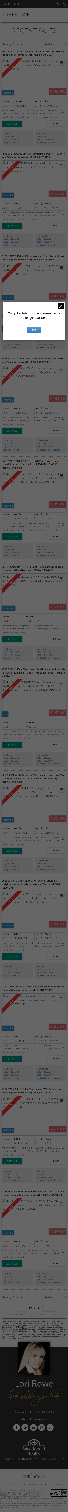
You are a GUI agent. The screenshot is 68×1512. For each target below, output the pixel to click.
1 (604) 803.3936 (11, 139)
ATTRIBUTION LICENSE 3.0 (52, 1484)
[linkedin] (34, 1427)
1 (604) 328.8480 (45, 139)
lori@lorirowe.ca (11, 142)
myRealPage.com (34, 1477)
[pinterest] (51, 1427)
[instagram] (42, 1427)
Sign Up (19, 3)
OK (34, 329)
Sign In (6, 3)
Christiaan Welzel (24, 1484)
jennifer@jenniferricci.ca (48, 142)
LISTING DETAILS (12, 124)
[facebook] (17, 1427)
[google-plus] (25, 1427)
